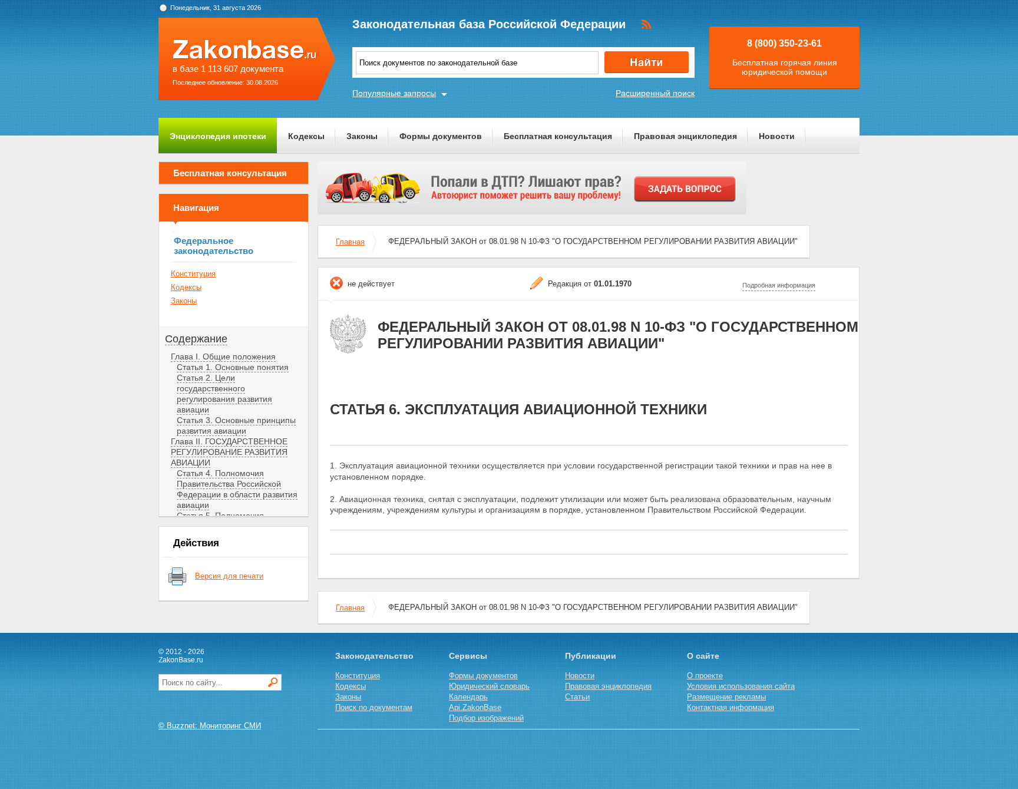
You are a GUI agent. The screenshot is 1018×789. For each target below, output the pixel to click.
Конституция (193, 273)
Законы (362, 136)
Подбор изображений (486, 718)
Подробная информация (778, 285)
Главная (350, 241)
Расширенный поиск (655, 93)
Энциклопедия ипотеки (218, 136)
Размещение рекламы (726, 696)
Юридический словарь (489, 686)
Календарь (468, 696)
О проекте (705, 675)
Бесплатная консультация (558, 136)
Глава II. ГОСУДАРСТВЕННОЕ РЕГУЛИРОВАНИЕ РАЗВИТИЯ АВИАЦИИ (229, 452)
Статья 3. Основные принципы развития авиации (236, 425)
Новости (777, 136)
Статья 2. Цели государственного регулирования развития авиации (224, 393)
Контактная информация (730, 707)
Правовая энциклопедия (685, 136)
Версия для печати (229, 576)
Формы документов (440, 136)
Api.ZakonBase (475, 707)
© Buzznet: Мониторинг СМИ (209, 725)
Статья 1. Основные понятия (233, 367)
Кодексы (306, 136)
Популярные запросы (394, 93)
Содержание (196, 339)
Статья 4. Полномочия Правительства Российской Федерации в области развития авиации (237, 489)
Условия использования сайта (741, 686)
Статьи (577, 696)
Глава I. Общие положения (223, 356)
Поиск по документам (373, 707)
